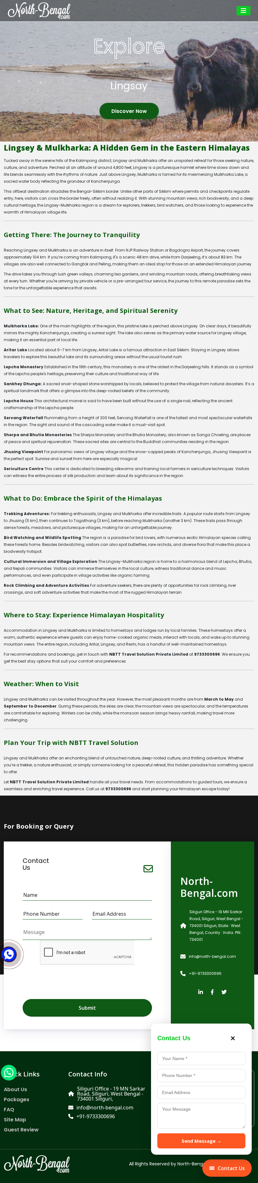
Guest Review (21, 1129)
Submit (87, 1007)
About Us (15, 1089)
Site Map (15, 1119)
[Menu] (243, 10)
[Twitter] (224, 992)
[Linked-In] (200, 992)
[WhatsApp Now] (9, 1072)
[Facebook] (212, 992)
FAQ (9, 1109)
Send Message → (202, 1141)
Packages (16, 1099)
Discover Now (129, 111)
